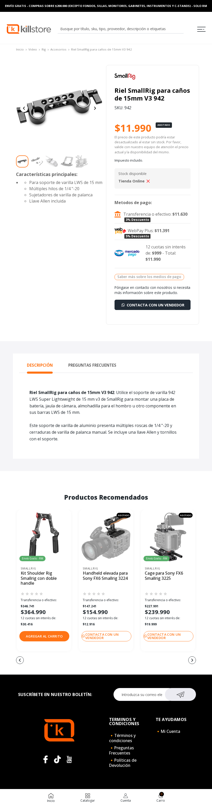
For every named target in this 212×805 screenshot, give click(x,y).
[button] (44, 636)
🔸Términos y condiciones (122, 738)
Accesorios (58, 49)
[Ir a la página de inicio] (28, 28)
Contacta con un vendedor (155, 305)
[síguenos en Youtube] (69, 759)
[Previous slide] (24, 108)
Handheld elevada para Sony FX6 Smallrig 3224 (105, 576)
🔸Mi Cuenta (168, 731)
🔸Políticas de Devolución (123, 763)
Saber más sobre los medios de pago (149, 276)
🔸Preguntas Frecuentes (121, 750)
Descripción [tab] (40, 365)
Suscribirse (180, 694)
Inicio (20, 49)
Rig (44, 49)
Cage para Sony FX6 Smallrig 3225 (164, 576)
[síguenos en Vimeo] (57, 759)
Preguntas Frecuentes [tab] (92, 365)
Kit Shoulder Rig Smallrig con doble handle (39, 578)
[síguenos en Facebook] (45, 759)
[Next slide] (95, 108)
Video (32, 49)
